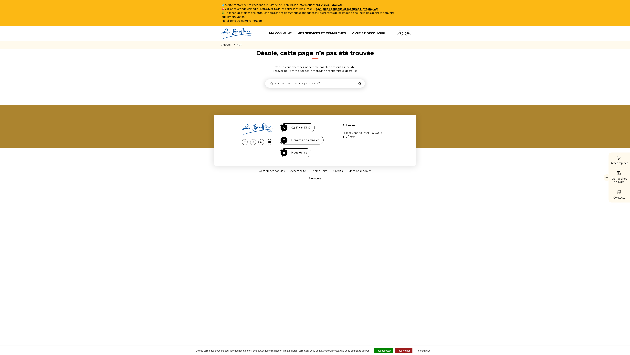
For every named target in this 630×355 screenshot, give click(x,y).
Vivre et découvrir (368, 33)
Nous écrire (299, 152)
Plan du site (319, 171)
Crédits (338, 171)
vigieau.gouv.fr (331, 5)
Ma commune (280, 33)
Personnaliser (424, 350)
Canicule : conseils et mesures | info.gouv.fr (347, 9)
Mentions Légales (359, 171)
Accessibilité (298, 171)
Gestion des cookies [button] (271, 171)
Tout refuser (403, 350)
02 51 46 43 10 (301, 127)
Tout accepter (383, 350)
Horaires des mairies (305, 140)
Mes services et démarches (321, 33)
